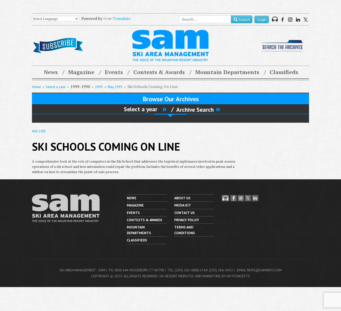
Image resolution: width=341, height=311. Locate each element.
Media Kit (182, 205)
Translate (121, 18)
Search (244, 19)
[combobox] (205, 19)
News (51, 72)
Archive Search (195, 109)
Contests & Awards (159, 72)
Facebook (283, 19)
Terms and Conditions (184, 230)
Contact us (184, 212)
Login (261, 19)
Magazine (81, 72)
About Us (182, 198)
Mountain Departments (227, 72)
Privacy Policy (186, 220)
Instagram (290, 19)
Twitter (306, 19)
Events (114, 72)
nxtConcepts (238, 276)
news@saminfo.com (264, 270)
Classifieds (284, 72)
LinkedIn (298, 19)
